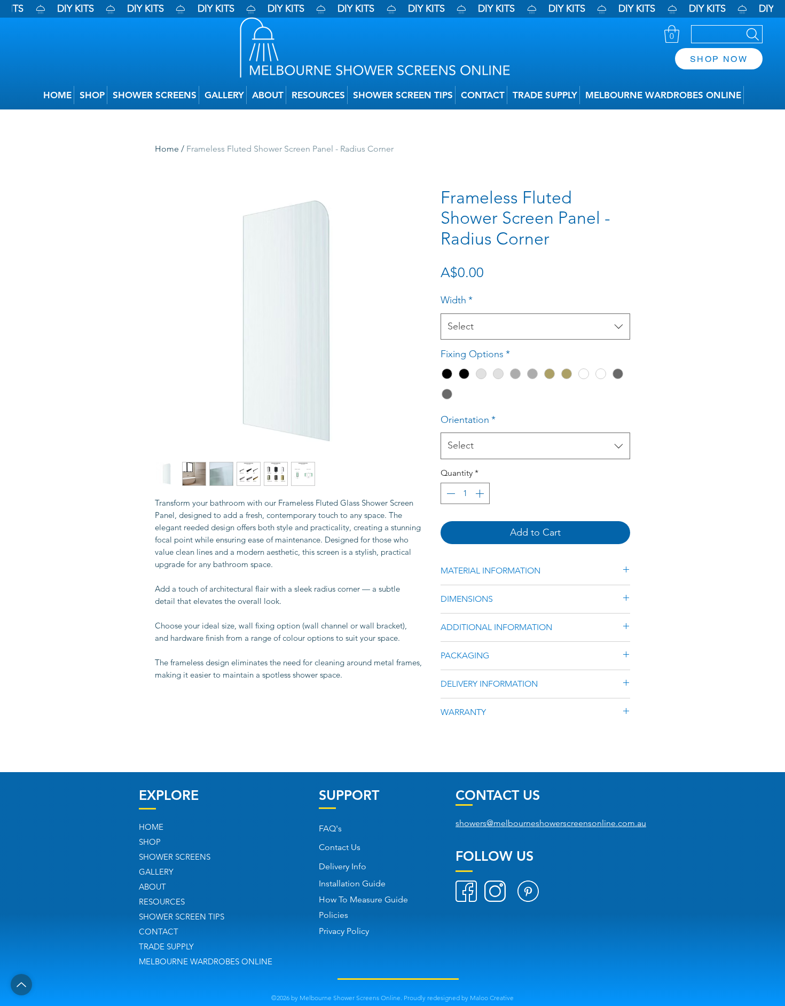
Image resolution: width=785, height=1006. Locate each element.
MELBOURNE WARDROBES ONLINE (205, 961)
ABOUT (152, 887)
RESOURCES (162, 902)
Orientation (468, 420)
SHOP (150, 842)
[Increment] (480, 493)
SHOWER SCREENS (174, 857)
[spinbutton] (465, 493)
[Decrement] (449, 493)
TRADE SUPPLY (166, 946)
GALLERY (156, 872)
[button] (671, 34)
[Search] (727, 34)
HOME (151, 827)
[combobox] (535, 326)
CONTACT (158, 931)
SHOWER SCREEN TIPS (181, 916)
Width (457, 300)
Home (167, 149)
